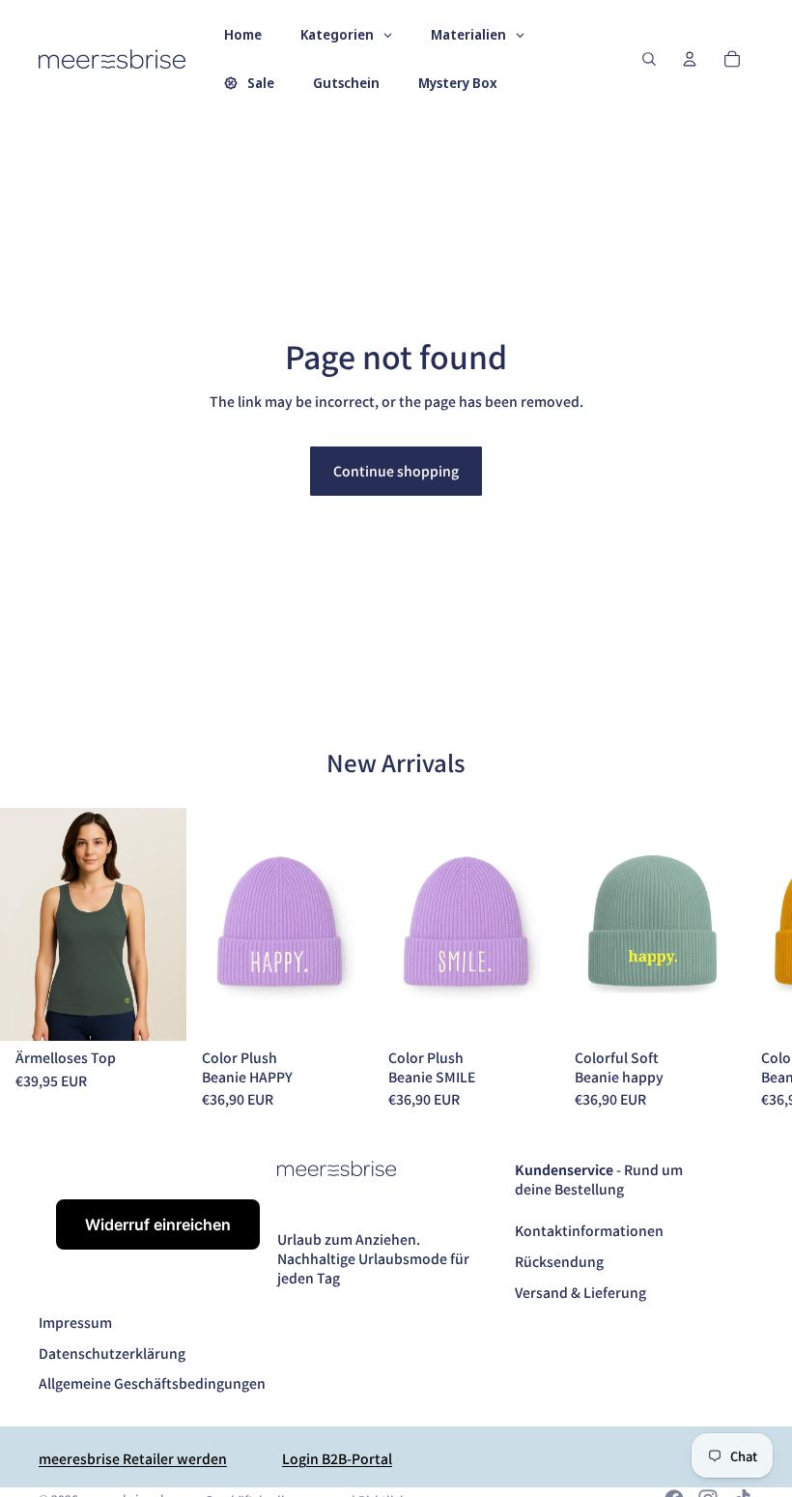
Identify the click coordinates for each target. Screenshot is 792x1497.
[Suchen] (649, 59)
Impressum (75, 1322)
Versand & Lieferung (580, 1292)
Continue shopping (396, 470)
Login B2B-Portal (337, 1458)
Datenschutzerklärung (112, 1353)
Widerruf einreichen (158, 1224)
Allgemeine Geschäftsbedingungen (152, 1383)
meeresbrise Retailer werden (133, 1458)
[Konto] (689, 59)
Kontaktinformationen (589, 1230)
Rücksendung (559, 1261)
